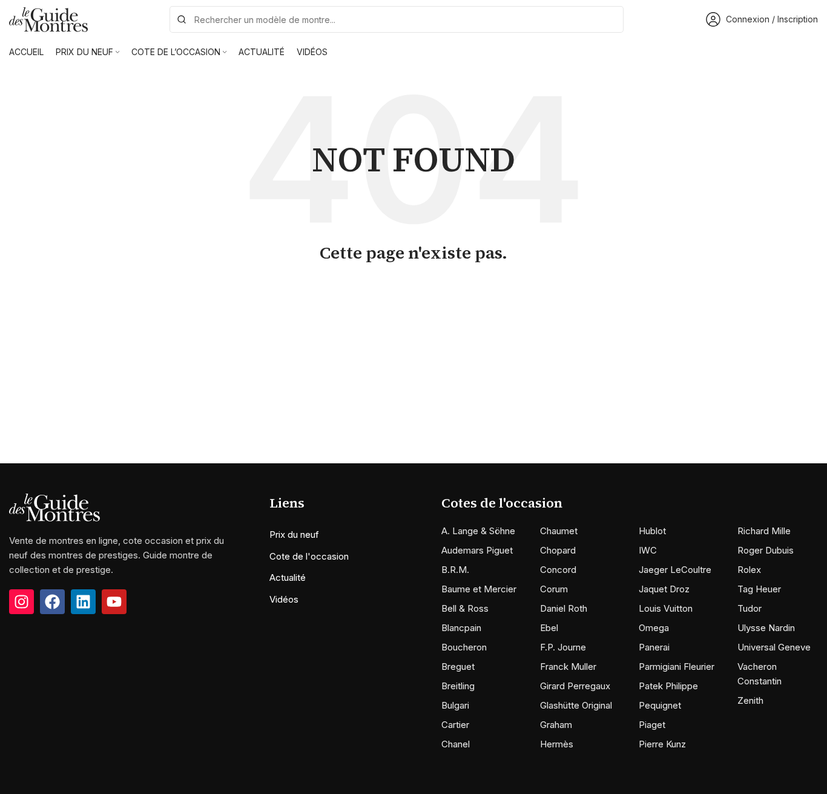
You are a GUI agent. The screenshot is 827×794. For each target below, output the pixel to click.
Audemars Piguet (477, 550)
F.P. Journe (563, 647)
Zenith (750, 700)
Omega (654, 628)
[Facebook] (52, 601)
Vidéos (283, 599)
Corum (554, 589)
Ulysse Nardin (766, 628)
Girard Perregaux (575, 686)
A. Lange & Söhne (478, 531)
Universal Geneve (774, 647)
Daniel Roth (563, 608)
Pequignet (660, 705)
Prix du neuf (294, 534)
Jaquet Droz (664, 589)
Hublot (652, 531)
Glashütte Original (576, 705)
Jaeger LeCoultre (675, 569)
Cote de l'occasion (309, 556)
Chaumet (559, 531)
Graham (556, 724)
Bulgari (455, 705)
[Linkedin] (83, 601)
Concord (558, 569)
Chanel (455, 744)
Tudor (749, 608)
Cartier (455, 724)
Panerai (654, 647)
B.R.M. (455, 569)
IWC (648, 550)
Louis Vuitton (666, 608)
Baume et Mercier (478, 589)
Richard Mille (764, 531)
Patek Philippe (668, 686)
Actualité (287, 577)
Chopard (558, 550)
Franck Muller (568, 666)
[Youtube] (114, 601)
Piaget (652, 724)
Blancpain (461, 628)
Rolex (749, 569)
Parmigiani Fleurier (676, 666)
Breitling (458, 686)
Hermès (556, 744)
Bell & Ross (465, 608)
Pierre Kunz (662, 744)
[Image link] (54, 506)
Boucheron (464, 647)
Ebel (549, 628)
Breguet (458, 666)
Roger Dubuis (765, 550)
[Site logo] (48, 18)
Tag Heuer (759, 589)
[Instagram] (21, 601)
